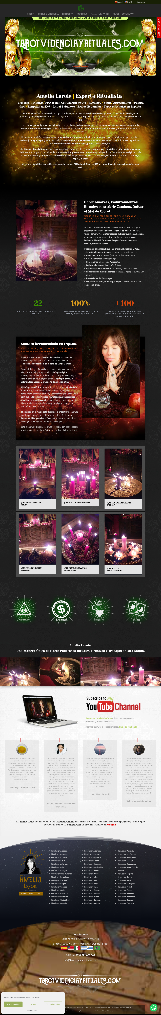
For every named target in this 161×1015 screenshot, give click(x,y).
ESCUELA (82, 14)
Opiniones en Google (117, 221)
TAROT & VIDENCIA (48, 14)
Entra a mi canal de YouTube (99, 718)
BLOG (116, 14)
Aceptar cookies (13, 1004)
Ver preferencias (53, 1004)
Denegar (33, 1004)
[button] (153, 1007)
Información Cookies (32, 1010)
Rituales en (59, 850)
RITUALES (67, 14)
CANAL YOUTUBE (100, 14)
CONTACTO (128, 14)
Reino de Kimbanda (128, 726)
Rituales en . (59, 886)
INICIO (30, 14)
